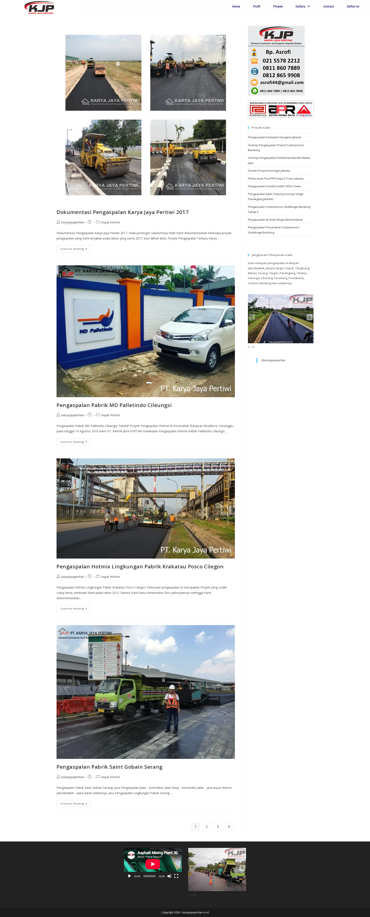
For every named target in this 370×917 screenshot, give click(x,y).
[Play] (129, 876)
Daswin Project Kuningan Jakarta (269, 170)
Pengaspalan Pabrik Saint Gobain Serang (110, 766)
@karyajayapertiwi (273, 360)
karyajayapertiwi (72, 222)
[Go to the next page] (229, 826)
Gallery (300, 6)
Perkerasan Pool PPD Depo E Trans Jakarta (276, 178)
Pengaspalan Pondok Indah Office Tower (274, 186)
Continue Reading (75, 247)
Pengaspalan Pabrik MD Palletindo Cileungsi (114, 405)
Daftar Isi (353, 6)
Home (236, 6)
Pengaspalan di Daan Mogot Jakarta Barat (275, 219)
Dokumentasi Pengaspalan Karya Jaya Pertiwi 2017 (123, 212)
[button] (310, 317)
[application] (153, 864)
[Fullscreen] (176, 876)
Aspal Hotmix (110, 222)
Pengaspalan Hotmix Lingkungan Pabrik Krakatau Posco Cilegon (140, 566)
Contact (328, 6)
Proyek (278, 6)
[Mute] (169, 876)
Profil (256, 6)
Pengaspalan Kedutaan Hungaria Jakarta (274, 137)
